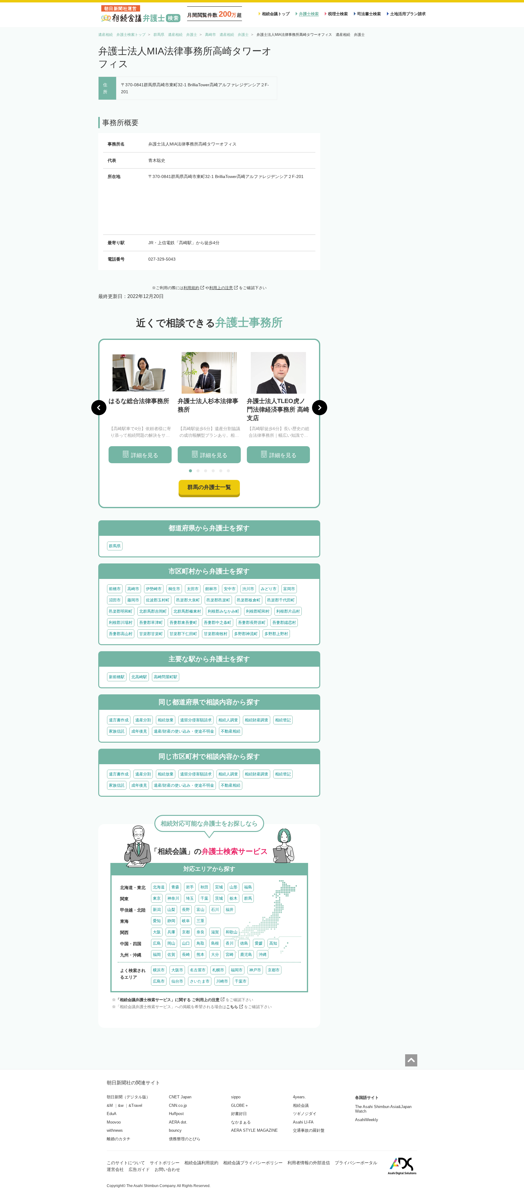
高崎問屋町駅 (165, 677)
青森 (175, 887)
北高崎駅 (139, 677)
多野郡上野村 (276, 633)
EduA (111, 1113)
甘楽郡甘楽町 (151, 633)
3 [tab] (205, 470)
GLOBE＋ (240, 1105)
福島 (248, 887)
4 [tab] (213, 470)
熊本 (200, 954)
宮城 (219, 887)
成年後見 (139, 731)
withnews (115, 1130)
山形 (233, 887)
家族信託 (117, 731)
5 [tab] (220, 470)
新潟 (157, 909)
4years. (299, 1097)
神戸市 (255, 970)
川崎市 (222, 981)
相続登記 (283, 720)
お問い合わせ (167, 1169)
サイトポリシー (165, 1162)
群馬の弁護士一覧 (209, 487)
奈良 (200, 932)
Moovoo (114, 1122)
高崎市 (133, 589)
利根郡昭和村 (258, 611)
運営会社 (115, 1169)
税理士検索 (338, 14)
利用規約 (191, 288)
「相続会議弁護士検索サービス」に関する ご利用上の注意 (168, 999)
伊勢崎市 (154, 589)
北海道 (159, 887)
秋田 (204, 887)
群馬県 (115, 546)
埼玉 (190, 898)
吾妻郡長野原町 (252, 622)
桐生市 (174, 589)
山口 (186, 943)
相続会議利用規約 (201, 1162)
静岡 (171, 921)
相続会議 (301, 1105)
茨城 (219, 898)
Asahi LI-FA (303, 1122)
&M (110, 1105)
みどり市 (269, 589)
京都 (186, 932)
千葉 (204, 898)
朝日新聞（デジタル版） (128, 1097)
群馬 (248, 898)
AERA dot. (178, 1122)
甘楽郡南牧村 (215, 633)
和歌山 (231, 932)
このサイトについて (126, 1162)
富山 (200, 909)
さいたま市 (200, 981)
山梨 (171, 909)
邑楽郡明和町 (121, 611)
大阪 (157, 932)
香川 (229, 943)
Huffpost (176, 1113)
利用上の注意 (221, 288)
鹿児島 (246, 954)
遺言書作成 (119, 720)
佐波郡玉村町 (158, 600)
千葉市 (241, 981)
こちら (232, 1006)
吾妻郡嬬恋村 (284, 622)
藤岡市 (133, 600)
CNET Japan (180, 1097)
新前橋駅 (117, 677)
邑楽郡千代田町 (281, 600)
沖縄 (263, 954)
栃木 (233, 898)
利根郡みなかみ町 (223, 611)
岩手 (190, 887)
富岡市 (289, 589)
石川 (215, 909)
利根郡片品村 (288, 611)
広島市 (159, 981)
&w (120, 1105)
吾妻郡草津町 (151, 622)
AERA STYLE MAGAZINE (254, 1130)
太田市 (193, 589)
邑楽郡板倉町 (248, 600)
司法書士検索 (369, 14)
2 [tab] (198, 470)
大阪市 (177, 970)
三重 (200, 921)
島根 (215, 943)
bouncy (175, 1130)
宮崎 (229, 954)
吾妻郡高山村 (121, 633)
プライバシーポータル (356, 1162)
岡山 (171, 943)
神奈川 (173, 898)
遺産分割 (143, 720)
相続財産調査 (256, 720)
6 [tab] (228, 470)
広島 (157, 943)
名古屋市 (198, 970)
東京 (157, 898)
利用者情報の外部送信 (308, 1162)
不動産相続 (230, 731)
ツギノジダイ (305, 1113)
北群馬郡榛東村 (187, 611)
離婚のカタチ (118, 1139)
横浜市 (159, 970)
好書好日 (239, 1113)
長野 (186, 909)
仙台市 (177, 981)
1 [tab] (190, 470)
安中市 (230, 589)
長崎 (186, 954)
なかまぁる (241, 1122)
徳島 (244, 943)
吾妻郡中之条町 (217, 622)
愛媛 (259, 943)
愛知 (157, 921)
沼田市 (115, 600)
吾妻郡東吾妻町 (183, 622)
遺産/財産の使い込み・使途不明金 (184, 731)
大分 (215, 954)
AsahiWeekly (366, 1119)
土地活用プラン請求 (408, 14)
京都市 (274, 970)
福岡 (157, 954)
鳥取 (200, 943)
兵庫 (171, 932)
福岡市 (237, 970)
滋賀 (215, 932)
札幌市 (218, 970)
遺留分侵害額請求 (196, 720)
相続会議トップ (276, 14)
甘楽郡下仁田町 (183, 633)
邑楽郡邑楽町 (218, 600)
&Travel (135, 1105)
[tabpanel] (140, 408)
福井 (229, 909)
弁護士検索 (309, 14)
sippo (235, 1097)
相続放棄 (165, 720)
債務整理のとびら (184, 1139)
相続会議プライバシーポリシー (253, 1162)
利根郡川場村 (121, 622)
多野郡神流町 (246, 633)
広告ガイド (139, 1169)
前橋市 (115, 589)
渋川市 (248, 589)
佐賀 (171, 954)
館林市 (211, 589)
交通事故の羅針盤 (308, 1130)
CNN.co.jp (178, 1105)
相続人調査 (228, 720)
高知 (273, 943)
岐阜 (186, 921)
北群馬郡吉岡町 (153, 611)
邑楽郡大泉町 (188, 600)
